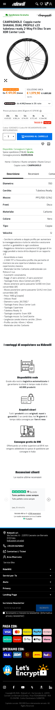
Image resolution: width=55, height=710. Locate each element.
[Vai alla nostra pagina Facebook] (13, 687)
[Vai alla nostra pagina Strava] (32, 687)
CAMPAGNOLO (34, 165)
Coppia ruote (20, 165)
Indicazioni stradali (15, 540)
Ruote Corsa (44, 162)
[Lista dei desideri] (41, 4)
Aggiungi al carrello (36, 137)
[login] (50, 4)
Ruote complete (29, 162)
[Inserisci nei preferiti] (43, 144)
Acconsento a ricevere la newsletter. (29, 614)
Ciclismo (16, 162)
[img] (40, 111)
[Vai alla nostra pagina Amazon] (41, 687)
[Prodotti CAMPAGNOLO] (44, 15)
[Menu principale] (4, 4)
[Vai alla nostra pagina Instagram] (4, 687)
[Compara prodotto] (49, 144)
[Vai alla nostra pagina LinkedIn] (50, 687)
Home (7, 162)
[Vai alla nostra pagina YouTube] (23, 687)
